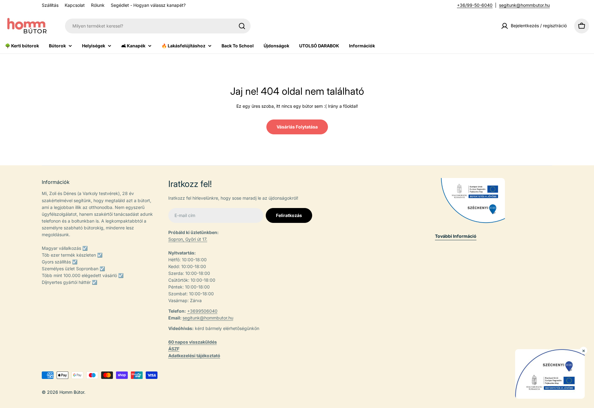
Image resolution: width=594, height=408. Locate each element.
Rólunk (98, 5)
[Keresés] (242, 26)
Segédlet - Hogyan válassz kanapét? (148, 5)
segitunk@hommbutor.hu (524, 5)
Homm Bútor (71, 392)
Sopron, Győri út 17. (187, 239)
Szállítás (50, 5)
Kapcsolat (75, 5)
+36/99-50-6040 (475, 5)
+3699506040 (202, 311)
